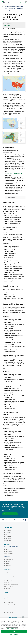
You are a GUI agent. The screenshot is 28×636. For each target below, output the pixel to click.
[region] (14, 627)
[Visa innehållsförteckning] (3, 6)
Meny (26, 2)
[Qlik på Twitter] (20, 617)
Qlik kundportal (7, 538)
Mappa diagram (8, 10)
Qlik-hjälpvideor (7, 530)
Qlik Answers (7, 561)
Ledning (6, 597)
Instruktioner (7, 25)
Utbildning (6, 534)
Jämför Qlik (6, 582)
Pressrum (6, 610)
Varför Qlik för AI (8, 580)
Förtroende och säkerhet (10, 574)
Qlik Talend (6, 549)
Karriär (5, 608)
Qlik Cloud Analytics (8, 559)
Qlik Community (13, 617)
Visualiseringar (12, 8)
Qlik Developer (7, 532)
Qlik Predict (6, 563)
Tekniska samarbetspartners (11, 584)
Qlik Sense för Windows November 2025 (14, 6)
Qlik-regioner (7, 588)
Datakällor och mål (8, 586)
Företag (5, 595)
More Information (14, 634)
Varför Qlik (6, 572)
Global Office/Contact (9, 612)
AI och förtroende (8, 578)
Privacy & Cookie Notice (11, 628)
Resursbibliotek (7, 540)
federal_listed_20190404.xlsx (12, 173)
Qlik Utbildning (7, 536)
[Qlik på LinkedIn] (23, 617)
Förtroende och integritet (10, 576)
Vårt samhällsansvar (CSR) (10, 599)
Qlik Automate (7, 565)
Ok (14, 631)
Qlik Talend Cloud (8, 551)
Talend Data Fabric (8, 553)
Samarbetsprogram (8, 606)
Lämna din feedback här (10, 514)
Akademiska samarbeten (10, 604)
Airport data (11, 197)
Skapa (6, 8)
